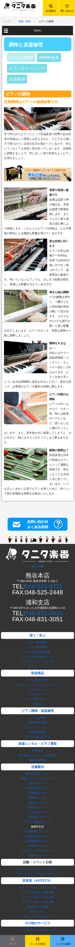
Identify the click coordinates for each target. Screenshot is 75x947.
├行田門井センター (37, 788)
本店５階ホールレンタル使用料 (37, 755)
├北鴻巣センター (37, 793)
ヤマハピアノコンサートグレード (38, 873)
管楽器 (37, 704)
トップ (6, 21)
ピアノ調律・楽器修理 (38, 710)
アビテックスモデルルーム (37, 916)
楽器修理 (17, 79)
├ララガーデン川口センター (37, 850)
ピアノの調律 (21, 57)
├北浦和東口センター (37, 836)
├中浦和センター (37, 845)
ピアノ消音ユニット (37, 699)
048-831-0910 (44, 613)
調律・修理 (25, 21)
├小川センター (37, 812)
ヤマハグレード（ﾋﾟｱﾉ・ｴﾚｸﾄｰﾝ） (38, 869)
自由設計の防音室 (37, 906)
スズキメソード (37, 666)
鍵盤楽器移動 (37, 760)
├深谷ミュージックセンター (37, 778)
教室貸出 (37, 750)
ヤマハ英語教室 (37, 647)
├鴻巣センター (37, 797)
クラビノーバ (37, 694)
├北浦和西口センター (37, 831)
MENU (37, 30)
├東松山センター (37, 807)
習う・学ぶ (38, 635)
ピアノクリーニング (27, 68)
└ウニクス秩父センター (38, 821)
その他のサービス (37, 923)
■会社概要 (37, 566)
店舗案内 (37, 766)
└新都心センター (37, 855)
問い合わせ (67, 10)
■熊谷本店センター (38, 773)
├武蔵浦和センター (37, 841)
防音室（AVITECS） (38, 880)
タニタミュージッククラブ (37, 930)
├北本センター (37, 802)
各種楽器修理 (37, 732)
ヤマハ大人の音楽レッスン (37, 656)
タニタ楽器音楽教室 (37, 652)
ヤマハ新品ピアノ (37, 680)
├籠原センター (37, 783)
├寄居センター (37, 817)
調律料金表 (49, 57)
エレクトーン (37, 689)
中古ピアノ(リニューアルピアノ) (37, 684)
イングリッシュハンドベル (37, 661)
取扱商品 (37, 673)
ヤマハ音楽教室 (37, 642)
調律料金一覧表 (37, 722)
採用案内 (51, 10)
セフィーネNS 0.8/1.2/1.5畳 (37, 887)
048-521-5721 (44, 586)
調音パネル (38, 911)
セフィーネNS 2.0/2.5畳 (37, 892)
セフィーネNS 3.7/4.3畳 (37, 902)
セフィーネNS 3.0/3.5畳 (37, 897)
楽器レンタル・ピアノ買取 (37, 743)
